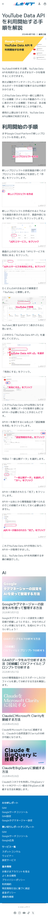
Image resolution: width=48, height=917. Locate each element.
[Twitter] (33, 912)
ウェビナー (8, 856)
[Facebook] (15, 912)
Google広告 (8, 840)
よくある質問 (9, 875)
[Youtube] (24, 912)
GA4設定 (6, 816)
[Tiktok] (28, 912)
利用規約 (6, 884)
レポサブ (27, 907)
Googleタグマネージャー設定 (17, 820)
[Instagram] (19, 912)
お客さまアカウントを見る (16, 871)
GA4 (4, 807)
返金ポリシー (9, 892)
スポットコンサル (11, 851)
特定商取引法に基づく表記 (16, 888)
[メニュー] (3, 4)
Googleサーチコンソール (15, 812)
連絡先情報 (8, 896)
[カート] (45, 4)
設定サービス (9, 860)
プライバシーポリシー (13, 880)
